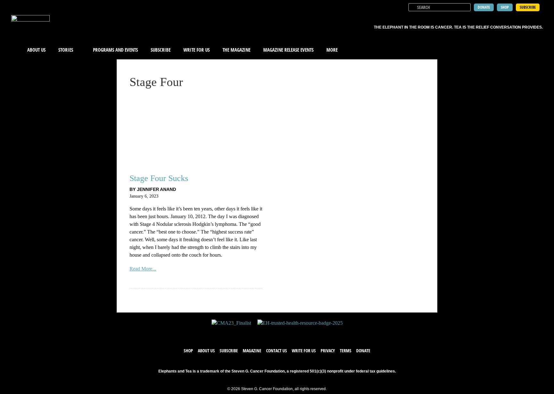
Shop (188, 350)
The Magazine (236, 50)
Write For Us (196, 50)
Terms (345, 350)
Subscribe (161, 50)
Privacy (328, 350)
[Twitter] (270, 333)
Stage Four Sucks (159, 178)
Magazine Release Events (288, 50)
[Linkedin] (296, 333)
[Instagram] (283, 333)
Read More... (143, 268)
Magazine (252, 350)
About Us (36, 50)
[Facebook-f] (258, 333)
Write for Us (304, 350)
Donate (363, 350)
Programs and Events (115, 50)
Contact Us (276, 350)
